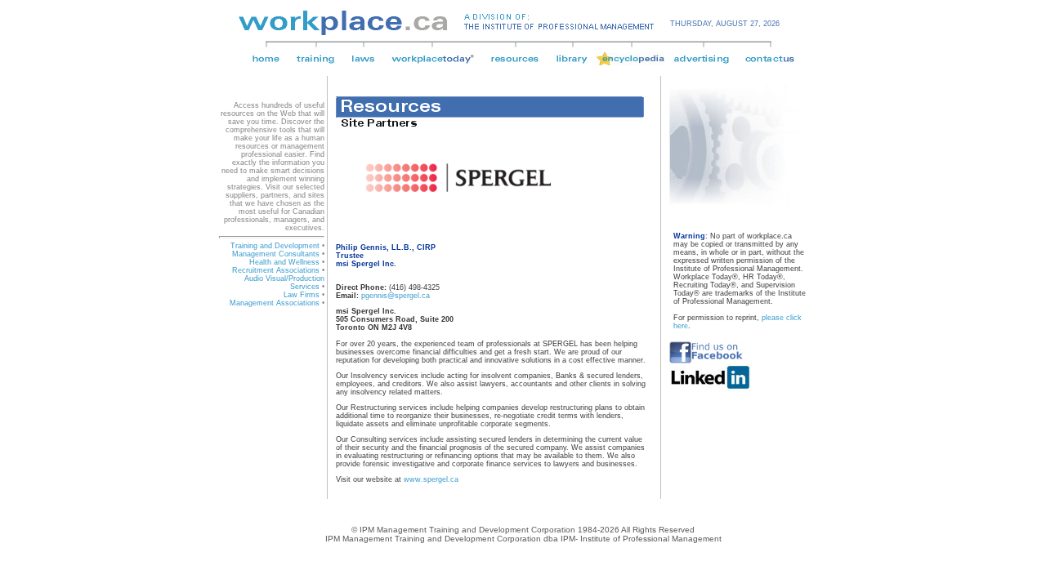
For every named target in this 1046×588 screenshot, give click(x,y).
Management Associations (275, 303)
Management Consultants (276, 254)
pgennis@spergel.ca (395, 296)
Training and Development (275, 246)
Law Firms (302, 295)
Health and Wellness (284, 262)
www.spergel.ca (431, 479)
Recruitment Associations (276, 270)
